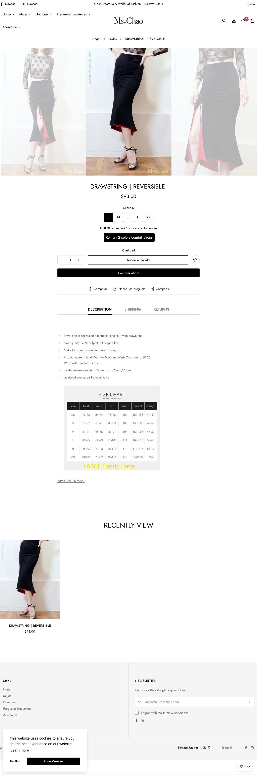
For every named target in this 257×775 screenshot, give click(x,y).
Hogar (6, 14)
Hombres (42, 14)
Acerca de (9, 27)
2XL (149, 217)
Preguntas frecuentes (72, 14)
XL (138, 217)
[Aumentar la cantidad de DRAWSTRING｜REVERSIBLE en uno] (78, 260)
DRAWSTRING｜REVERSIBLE (30, 625)
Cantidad (128, 250)
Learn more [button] (19, 750)
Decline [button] (15, 761)
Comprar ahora (128, 273)
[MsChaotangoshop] (128, 20)
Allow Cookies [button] (53, 761)
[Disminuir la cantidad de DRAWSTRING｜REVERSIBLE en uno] (62, 260)
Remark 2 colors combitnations (129, 237)
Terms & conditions (175, 712)
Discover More (153, 4)
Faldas (113, 39)
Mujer (23, 14)
